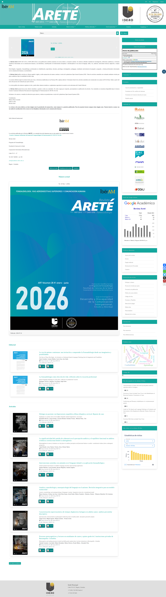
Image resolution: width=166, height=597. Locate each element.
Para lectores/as (127, 326)
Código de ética (129, 296)
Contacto (128, 27)
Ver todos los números (15, 563)
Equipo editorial (129, 262)
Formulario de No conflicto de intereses (135, 91)
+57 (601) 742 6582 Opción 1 (75, 590)
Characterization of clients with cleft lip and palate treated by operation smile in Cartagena (138, 386)
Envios (126, 259)
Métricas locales (54, 168)
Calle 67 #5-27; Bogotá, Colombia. (76, 587)
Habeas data (128, 307)
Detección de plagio (130, 303)
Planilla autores (129, 98)
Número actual (38, 27)
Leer (57, 49)
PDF (43, 366)
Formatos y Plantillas (130, 300)
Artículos (54, 27)
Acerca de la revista (130, 255)
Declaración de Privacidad (131, 266)
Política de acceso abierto (131, 293)
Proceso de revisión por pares (132, 286)
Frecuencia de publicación (131, 289)
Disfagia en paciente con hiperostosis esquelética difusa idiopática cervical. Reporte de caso (71, 414)
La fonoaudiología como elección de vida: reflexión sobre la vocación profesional (68, 377)
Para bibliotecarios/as (128, 334)
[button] (164, 72)
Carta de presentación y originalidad (134, 87)
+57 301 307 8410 (72, 593)
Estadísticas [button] (143, 27)
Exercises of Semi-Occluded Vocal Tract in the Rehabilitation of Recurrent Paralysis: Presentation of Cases (139, 394)
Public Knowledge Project (142, 66)
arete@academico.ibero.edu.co (16, 160)
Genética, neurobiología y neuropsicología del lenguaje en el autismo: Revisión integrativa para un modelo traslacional (76, 488)
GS (129, 57)
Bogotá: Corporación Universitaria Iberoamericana (141, 61)
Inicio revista (22, 27)
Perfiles (136, 59)
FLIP (51, 366)
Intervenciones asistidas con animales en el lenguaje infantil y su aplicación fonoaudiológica (71, 463)
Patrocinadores (128, 310)
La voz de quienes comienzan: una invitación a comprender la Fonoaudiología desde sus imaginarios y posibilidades (75, 353)
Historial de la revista (130, 314)
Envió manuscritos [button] (110, 27)
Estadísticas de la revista (66, 168)
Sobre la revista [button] (70, 27)
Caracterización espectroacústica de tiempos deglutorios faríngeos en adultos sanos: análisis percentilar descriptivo (75, 513)
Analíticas (76, 168)
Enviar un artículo (139, 40)
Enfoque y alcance (129, 282)
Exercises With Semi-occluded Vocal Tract (133, 419)
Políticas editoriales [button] (90, 27)
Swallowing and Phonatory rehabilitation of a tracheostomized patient (138, 402)
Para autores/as (127, 330)
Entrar (162, 1)
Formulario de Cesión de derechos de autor (135, 95)
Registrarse (155, 1)
